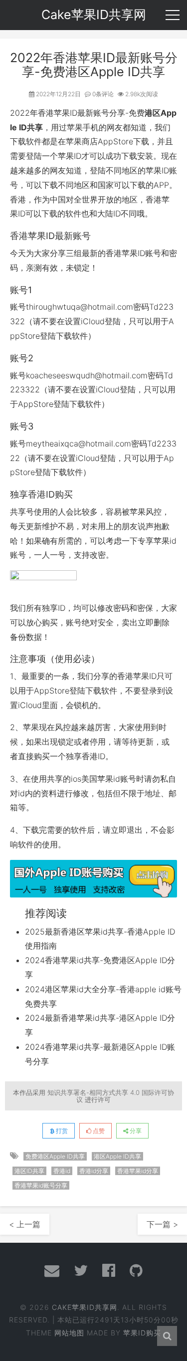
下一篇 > (162, 1224)
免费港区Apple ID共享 (55, 1156)
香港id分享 (93, 1171)
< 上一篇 (24, 1224)
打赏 (61, 1131)
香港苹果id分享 (137, 1171)
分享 (135, 1131)
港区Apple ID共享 (117, 1156)
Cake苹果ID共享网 (84, 1307)
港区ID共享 (29, 1171)
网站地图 (69, 1332)
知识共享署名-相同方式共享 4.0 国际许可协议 (110, 1095)
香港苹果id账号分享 (40, 1185)
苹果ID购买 (142, 1332)
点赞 (98, 1131)
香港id (61, 1171)
